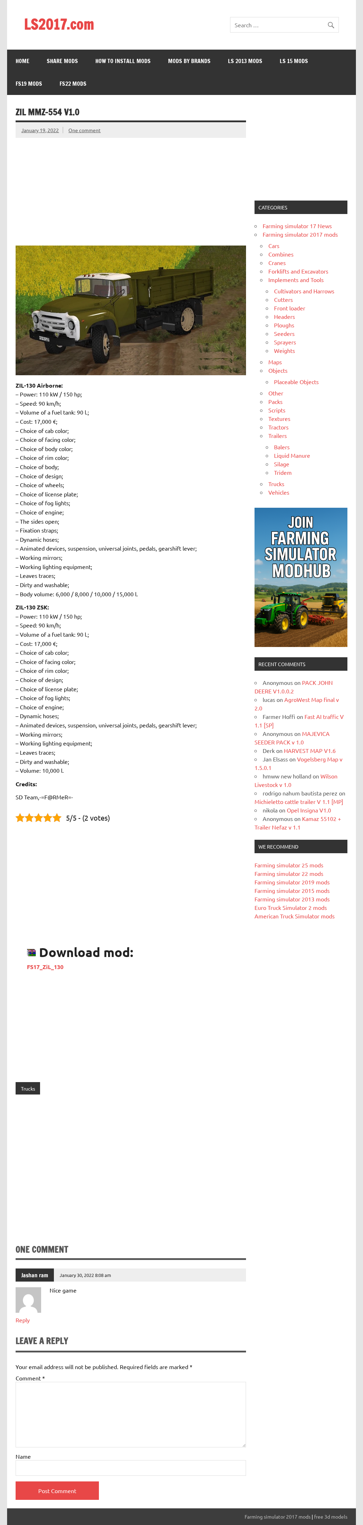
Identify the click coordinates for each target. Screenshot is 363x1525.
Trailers (277, 435)
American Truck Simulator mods (295, 915)
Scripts (276, 409)
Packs (275, 401)
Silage (281, 463)
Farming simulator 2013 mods (292, 898)
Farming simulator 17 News (297, 225)
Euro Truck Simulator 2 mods (291, 907)
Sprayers (285, 341)
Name (23, 1456)
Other (275, 392)
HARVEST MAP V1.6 (310, 750)
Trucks (28, 1088)
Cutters (283, 299)
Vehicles (278, 492)
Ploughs (284, 324)
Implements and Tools (296, 279)
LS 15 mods (294, 61)
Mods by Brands (189, 61)
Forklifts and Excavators (298, 271)
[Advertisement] (131, 187)
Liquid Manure (292, 455)
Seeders (284, 333)
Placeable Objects (296, 381)
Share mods (62, 61)
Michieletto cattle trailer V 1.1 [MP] (299, 801)
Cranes (277, 262)
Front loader (289, 307)
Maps (275, 361)
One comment (84, 130)
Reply (23, 1319)
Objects (277, 370)
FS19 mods (29, 84)
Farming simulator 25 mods (289, 864)
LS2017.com (59, 24)
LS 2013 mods (245, 61)
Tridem (283, 472)
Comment (30, 1378)
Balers (282, 446)
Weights (284, 350)
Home (22, 61)
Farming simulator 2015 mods (292, 890)
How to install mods (123, 61)
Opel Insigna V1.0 (309, 810)
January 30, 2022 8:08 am (85, 1275)
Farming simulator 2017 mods (300, 234)
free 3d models (330, 1516)
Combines (281, 254)
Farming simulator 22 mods (289, 873)
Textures (279, 418)
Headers (284, 316)
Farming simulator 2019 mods (292, 881)
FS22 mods (73, 84)
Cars (273, 245)
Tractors (278, 427)
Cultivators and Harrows (304, 290)
